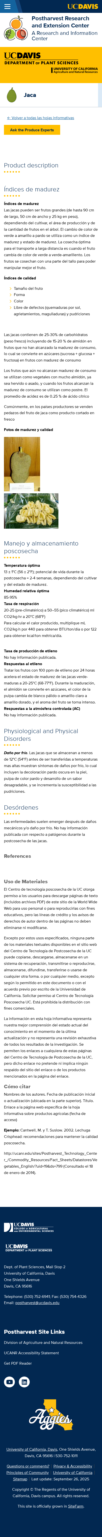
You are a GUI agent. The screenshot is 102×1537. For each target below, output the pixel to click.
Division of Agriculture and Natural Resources (43, 1342)
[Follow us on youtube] (9, 1382)
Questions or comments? (28, 1466)
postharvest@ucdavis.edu (37, 1303)
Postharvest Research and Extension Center (60, 22)
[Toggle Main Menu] (7, 6)
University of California (72, 1472)
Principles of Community (27, 1472)
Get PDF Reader (18, 1363)
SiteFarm (75, 1506)
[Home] (16, 27)
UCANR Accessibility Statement (31, 1353)
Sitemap (20, 1479)
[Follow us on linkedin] (24, 1382)
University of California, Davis (31, 1449)
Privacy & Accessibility (72, 1466)
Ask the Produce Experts (32, 130)
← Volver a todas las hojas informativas (40, 118)
